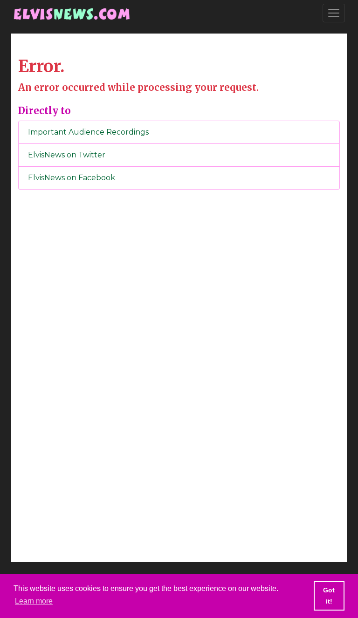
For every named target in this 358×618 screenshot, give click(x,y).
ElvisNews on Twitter (66, 154)
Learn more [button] (34, 601)
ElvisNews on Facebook (71, 177)
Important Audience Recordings (88, 132)
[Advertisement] (179, 351)
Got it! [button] (329, 595)
